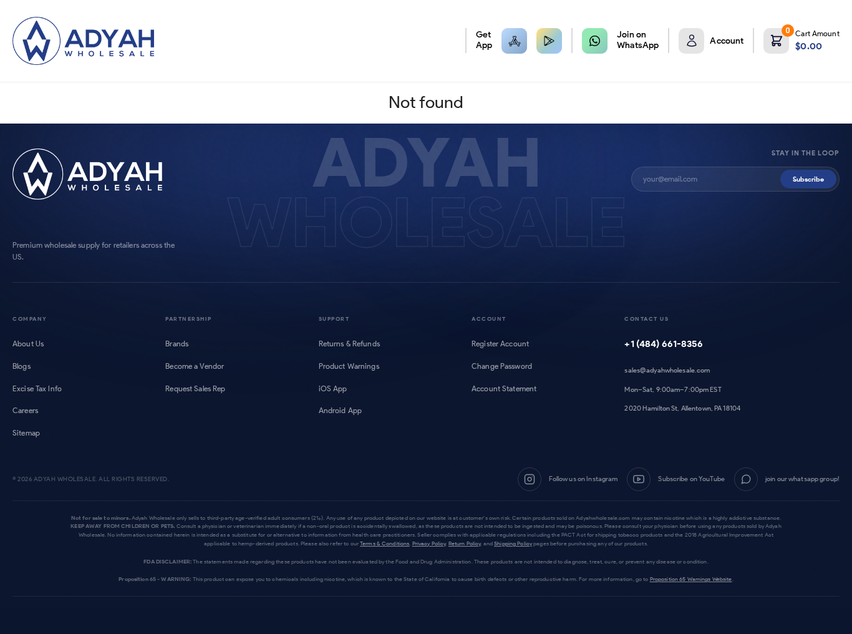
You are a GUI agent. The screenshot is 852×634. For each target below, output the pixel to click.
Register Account (500, 343)
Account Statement (504, 388)
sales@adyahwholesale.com (667, 370)
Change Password (502, 366)
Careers (25, 410)
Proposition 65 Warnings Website (691, 578)
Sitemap (26, 433)
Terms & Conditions (384, 543)
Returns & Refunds (349, 343)
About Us (28, 343)
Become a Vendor (194, 366)
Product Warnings (349, 366)
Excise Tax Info (37, 388)
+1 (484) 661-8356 (663, 343)
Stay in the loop (806, 153)
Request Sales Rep (195, 388)
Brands (176, 343)
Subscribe (808, 179)
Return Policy (464, 543)
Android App (340, 410)
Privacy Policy (429, 543)
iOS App (333, 388)
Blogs (21, 366)
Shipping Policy (513, 543)
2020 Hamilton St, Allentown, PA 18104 (682, 408)
